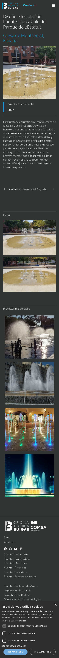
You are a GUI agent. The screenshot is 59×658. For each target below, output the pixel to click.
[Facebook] (5, 548)
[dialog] (29, 629)
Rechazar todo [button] (42, 651)
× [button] (55, 605)
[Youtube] (15, 548)
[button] (53, 5)
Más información (18, 620)
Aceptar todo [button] (15, 651)
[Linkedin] (21, 548)
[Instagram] (10, 548)
